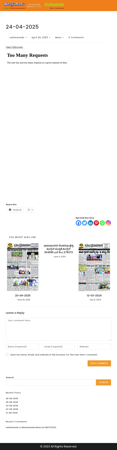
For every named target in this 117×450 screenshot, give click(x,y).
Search (10, 377)
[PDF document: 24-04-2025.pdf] (58, 125)
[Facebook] (78, 223)
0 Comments (76, 37)
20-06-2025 (22, 295)
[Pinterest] (96, 223)
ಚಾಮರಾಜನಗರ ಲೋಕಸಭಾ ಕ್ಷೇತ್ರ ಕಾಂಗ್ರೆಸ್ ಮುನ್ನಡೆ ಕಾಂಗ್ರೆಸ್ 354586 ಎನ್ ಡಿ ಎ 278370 (58, 249)
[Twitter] (84, 223)
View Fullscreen (14, 47)
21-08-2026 (12, 412)
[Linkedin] (90, 223)
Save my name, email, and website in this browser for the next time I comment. (54, 354)
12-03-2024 (94, 295)
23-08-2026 (12, 405)
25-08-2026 (12, 402)
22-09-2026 (12, 409)
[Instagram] (108, 223)
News (58, 37)
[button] (92, 5)
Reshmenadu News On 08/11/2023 (39, 427)
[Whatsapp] (102, 223)
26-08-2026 (12, 398)
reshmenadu (16, 37)
